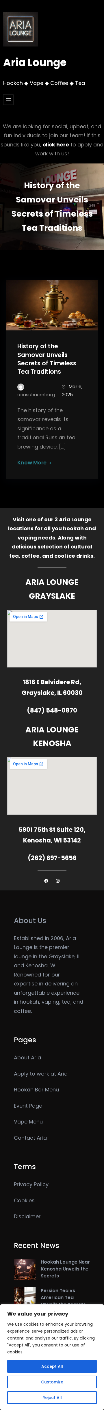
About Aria (27, 1057)
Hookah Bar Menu (36, 1089)
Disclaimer (27, 1216)
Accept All (52, 1366)
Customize (52, 1382)
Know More (32, 462)
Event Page (28, 1105)
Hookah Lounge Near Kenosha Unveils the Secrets (65, 1269)
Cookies (24, 1200)
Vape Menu (28, 1121)
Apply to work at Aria (41, 1073)
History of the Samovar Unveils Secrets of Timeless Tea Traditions (46, 358)
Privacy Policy (31, 1184)
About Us (30, 920)
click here (56, 144)
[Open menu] (8, 99)
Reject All (52, 1397)
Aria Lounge (34, 62)
